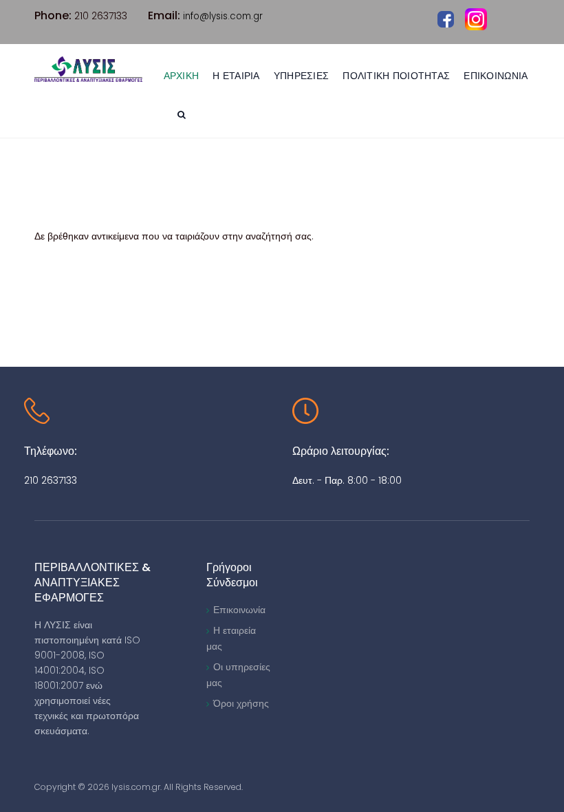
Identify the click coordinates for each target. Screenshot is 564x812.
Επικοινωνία (239, 610)
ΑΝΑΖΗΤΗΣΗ (183, 116)
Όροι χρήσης (241, 703)
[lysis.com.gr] (88, 69)
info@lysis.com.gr (223, 16)
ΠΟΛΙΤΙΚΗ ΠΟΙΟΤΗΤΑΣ (396, 76)
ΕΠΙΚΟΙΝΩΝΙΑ (496, 76)
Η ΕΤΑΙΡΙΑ (236, 76)
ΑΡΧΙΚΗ (181, 76)
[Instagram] (476, 19)
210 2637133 (50, 480)
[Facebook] (445, 19)
